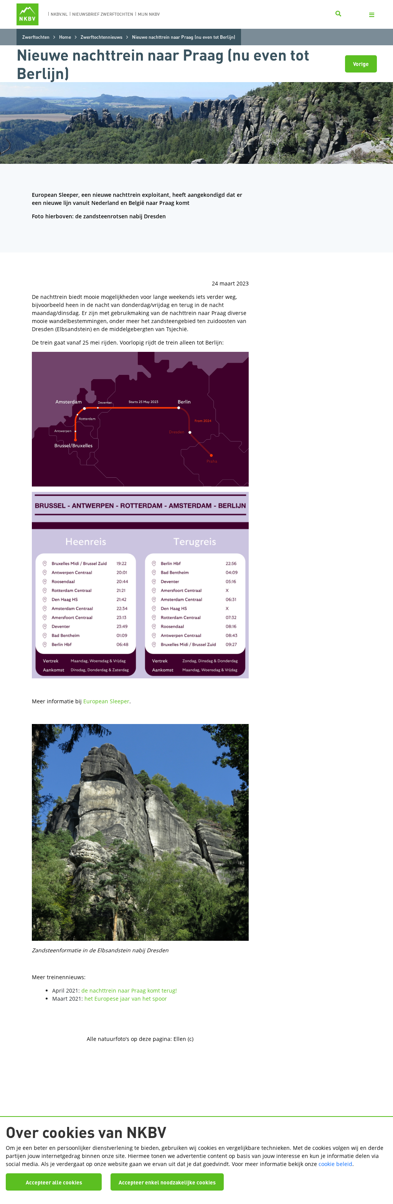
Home (65, 37)
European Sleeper (106, 701)
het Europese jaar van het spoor (125, 998)
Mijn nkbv (149, 14)
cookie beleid (335, 1164)
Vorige (361, 63)
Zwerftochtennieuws (101, 37)
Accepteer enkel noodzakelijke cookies (167, 1182)
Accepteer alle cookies (54, 1182)
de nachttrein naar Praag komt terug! (129, 990)
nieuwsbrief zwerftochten (102, 14)
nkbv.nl (59, 14)
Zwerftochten (36, 37)
